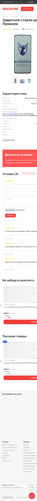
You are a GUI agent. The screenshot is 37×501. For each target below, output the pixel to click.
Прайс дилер (6, 461)
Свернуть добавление (28, 173)
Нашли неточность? (9, 140)
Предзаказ (6, 455)
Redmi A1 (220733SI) (9, 114)
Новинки (5, 453)
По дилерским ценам (9, 447)
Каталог (29, 9)
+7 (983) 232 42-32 (8, 2)
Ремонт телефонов (8, 445)
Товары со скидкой (8, 450)
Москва (31, 2)
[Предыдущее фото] (5, 294)
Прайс (4, 458)
